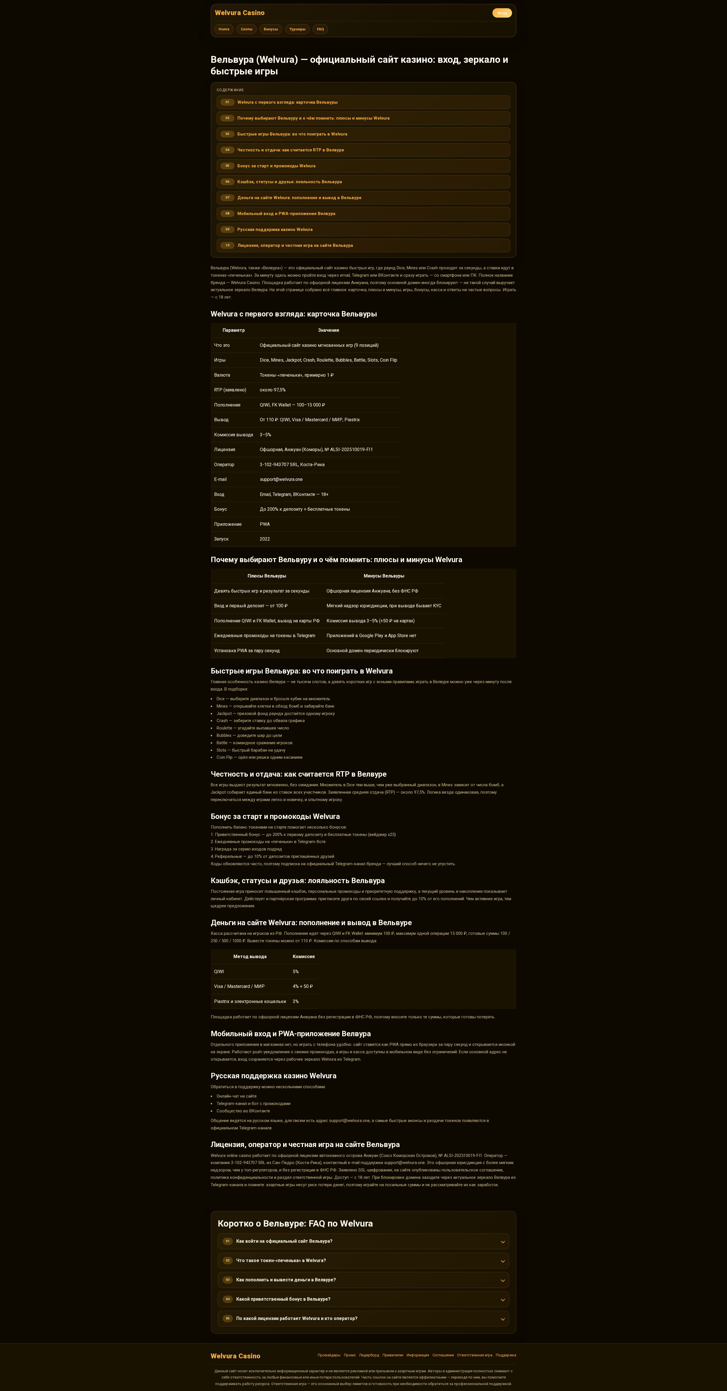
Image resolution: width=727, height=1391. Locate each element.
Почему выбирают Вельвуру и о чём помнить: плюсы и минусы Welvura (313, 118)
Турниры (297, 29)
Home (224, 29)
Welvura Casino (240, 13)
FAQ (320, 29)
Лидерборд (369, 1355)
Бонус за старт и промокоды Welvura (276, 165)
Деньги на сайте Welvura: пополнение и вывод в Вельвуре (299, 197)
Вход (502, 13)
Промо (350, 1355)
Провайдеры (329, 1355)
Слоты (246, 29)
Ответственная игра (474, 1355)
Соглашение (443, 1355)
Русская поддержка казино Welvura (275, 229)
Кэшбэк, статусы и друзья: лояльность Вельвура (289, 181)
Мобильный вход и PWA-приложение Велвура (286, 213)
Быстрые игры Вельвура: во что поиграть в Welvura (292, 134)
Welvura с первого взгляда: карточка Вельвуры (287, 102)
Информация (418, 1355)
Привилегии (393, 1355)
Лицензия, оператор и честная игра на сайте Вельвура (295, 245)
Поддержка (506, 1355)
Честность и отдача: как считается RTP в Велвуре (290, 150)
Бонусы (271, 29)
